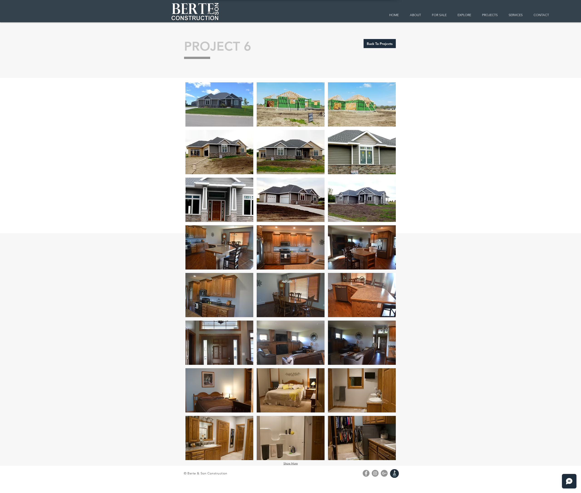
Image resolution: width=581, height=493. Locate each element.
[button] (219, 104)
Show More (290, 463)
